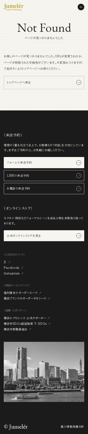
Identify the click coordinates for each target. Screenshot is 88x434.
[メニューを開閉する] (81, 7)
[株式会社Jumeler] (13, 7)
